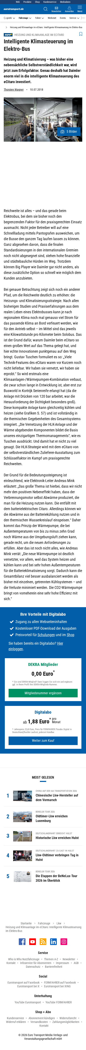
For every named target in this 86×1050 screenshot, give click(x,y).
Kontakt (10, 963)
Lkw (59, 923)
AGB (76, 963)
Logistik (8, 18)
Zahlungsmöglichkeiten (65, 1022)
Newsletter (69, 959)
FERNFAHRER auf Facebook (60, 982)
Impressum (62, 963)
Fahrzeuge (23, 18)
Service (73, 18)
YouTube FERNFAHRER (59, 1002)
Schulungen (46, 635)
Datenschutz (33, 966)
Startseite (26, 923)
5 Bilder (72, 132)
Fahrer (38, 18)
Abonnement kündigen (42, 1018)
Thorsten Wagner (14, 89)
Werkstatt (52, 18)
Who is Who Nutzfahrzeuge (23, 959)
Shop (37, 2)
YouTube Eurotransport (28, 1002)
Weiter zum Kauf (43, 741)
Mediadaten (65, 2)
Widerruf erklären (16, 1022)
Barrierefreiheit (53, 966)
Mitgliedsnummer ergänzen (43, 693)
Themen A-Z (51, 959)
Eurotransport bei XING (57, 986)
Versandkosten (39, 1022)
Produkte (27, 2)
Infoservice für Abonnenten (35, 963)
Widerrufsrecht (67, 1018)
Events (63, 18)
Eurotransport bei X (28, 986)
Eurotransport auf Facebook (23, 982)
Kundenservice (49, 2)
